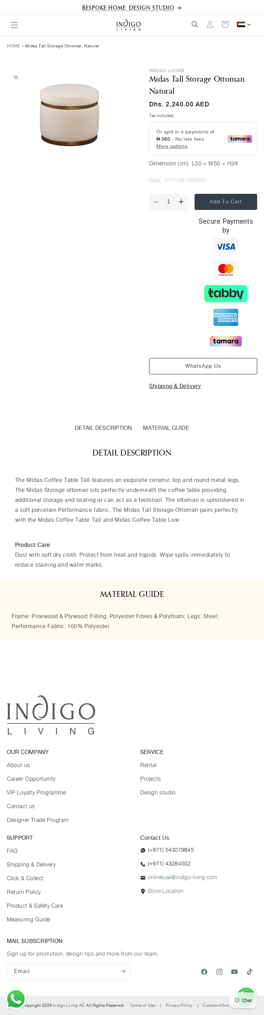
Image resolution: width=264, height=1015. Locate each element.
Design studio (158, 792)
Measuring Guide (28, 919)
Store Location (166, 891)
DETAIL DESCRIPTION (103, 427)
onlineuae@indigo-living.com (182, 877)
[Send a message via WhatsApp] (16, 999)
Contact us (21, 806)
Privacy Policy (179, 1005)
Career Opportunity (31, 779)
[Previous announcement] (13, 7)
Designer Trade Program (37, 820)
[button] (14, 25)
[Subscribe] (122, 971)
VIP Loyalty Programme (36, 792)
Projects (150, 779)
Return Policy (24, 892)
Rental (148, 765)
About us (18, 765)
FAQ (12, 851)
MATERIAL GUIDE (166, 427)
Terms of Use (142, 1005)
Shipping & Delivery (175, 385)
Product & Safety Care (35, 905)
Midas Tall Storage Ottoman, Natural (62, 45)
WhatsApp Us (203, 366)
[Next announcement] (250, 7)
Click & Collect (25, 878)
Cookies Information (221, 1005)
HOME (13, 45)
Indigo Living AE (68, 1005)
